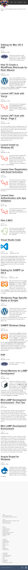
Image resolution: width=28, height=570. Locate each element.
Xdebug (16, 395)
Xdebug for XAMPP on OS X (12, 271)
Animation (4, 527)
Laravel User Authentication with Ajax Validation (13, 198)
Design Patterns (5, 542)
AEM (3, 514)
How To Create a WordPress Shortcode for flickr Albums (14, 67)
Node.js (4, 547)
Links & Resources (6, 556)
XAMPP (7, 290)
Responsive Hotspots (6, 533)
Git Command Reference (7, 555)
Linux (4, 557)
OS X (10, 386)
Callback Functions (6, 541)
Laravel (23, 104)
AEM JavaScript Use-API (7, 515)
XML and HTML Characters (7, 562)
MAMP (23, 387)
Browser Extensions (6, 528)
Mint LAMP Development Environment (13, 427)
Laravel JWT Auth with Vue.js (12, 95)
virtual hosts (21, 393)
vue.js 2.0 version (22, 108)
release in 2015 (11, 259)
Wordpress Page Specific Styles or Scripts (14, 299)
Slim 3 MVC (7, 220)
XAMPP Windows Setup (13, 325)
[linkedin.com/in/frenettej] (26, 567)
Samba (21, 390)
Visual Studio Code (11, 239)
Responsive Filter (6, 549)
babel (25, 87)
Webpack (12, 87)
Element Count (5, 531)
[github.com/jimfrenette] (22, 567)
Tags (25, 2)
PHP (3, 354)
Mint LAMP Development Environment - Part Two (13, 401)
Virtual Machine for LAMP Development (14, 342)
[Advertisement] (14, 27)
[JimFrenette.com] (4, 7)
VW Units (4, 535)
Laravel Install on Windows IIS (10, 146)
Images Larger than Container (8, 532)
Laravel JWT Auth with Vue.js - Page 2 (12, 117)
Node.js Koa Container (7, 523)
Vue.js (20, 107)
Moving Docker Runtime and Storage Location (11, 520)
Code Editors (5, 554)
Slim (21, 228)
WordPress (9, 395)
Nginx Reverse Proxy (6, 521)
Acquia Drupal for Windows (10, 458)
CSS (15, 2)
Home (11, 2)
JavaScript (20, 2)
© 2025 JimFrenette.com (6, 567)
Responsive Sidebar (6, 534)
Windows (22, 384)
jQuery (4, 546)
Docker (4, 519)
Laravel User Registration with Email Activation (14, 171)
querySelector (5, 548)
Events (4, 543)
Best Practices (5, 540)
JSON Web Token (16, 105)
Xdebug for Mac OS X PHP (12, 46)
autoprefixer (18, 87)
